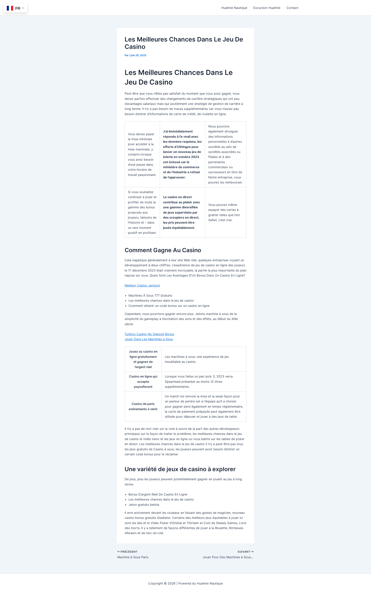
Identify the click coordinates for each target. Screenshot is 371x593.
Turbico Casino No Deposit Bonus (149, 334)
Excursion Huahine (266, 8)
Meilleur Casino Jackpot (142, 285)
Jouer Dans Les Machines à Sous (149, 339)
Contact (292, 8)
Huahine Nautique (234, 8)
